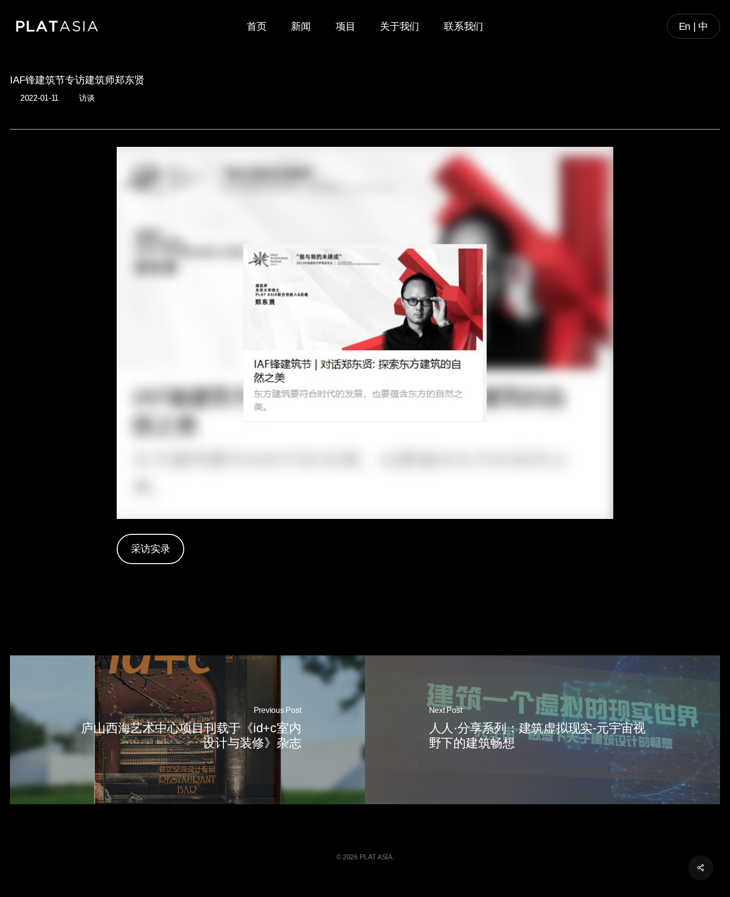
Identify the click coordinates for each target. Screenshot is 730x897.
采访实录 (150, 548)
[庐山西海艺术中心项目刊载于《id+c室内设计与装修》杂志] (187, 729)
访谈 (86, 98)
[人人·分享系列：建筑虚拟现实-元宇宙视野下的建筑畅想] (542, 729)
